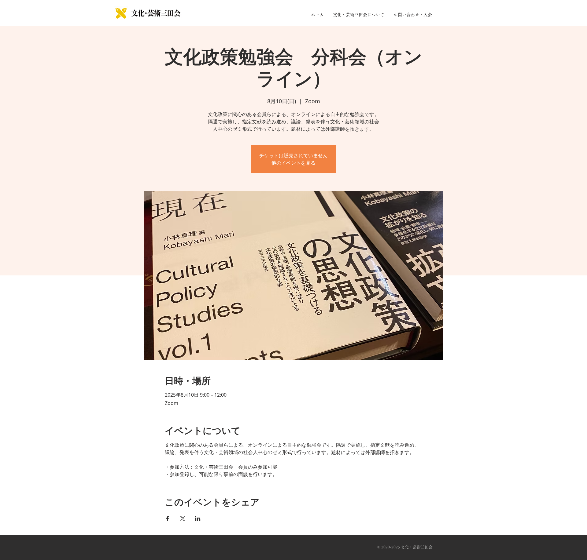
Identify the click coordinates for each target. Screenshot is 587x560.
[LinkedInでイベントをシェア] (198, 518)
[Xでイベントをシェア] (183, 518)
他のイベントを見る (293, 162)
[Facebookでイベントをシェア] (168, 518)
